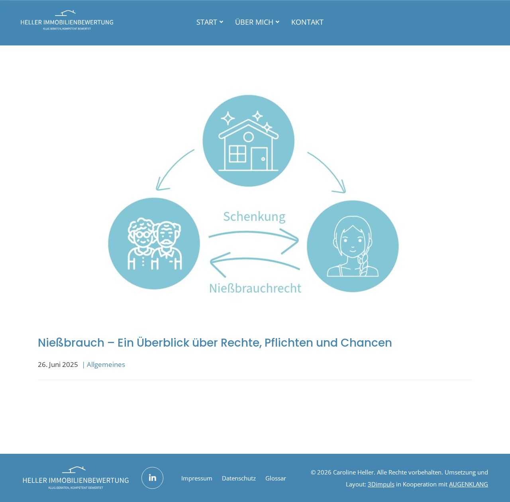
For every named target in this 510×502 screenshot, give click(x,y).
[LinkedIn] (152, 478)
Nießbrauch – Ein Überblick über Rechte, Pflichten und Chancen (215, 343)
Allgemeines (106, 364)
